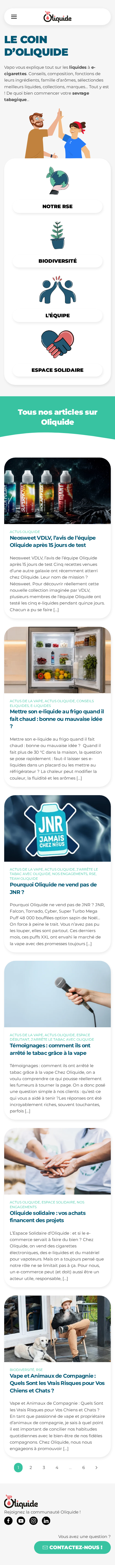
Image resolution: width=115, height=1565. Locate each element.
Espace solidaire (57, 370)
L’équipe (57, 316)
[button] (14, 16)
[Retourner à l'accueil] (57, 16)
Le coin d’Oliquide (36, 45)
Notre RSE (57, 206)
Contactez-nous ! (75, 1547)
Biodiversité (58, 261)
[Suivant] (96, 1468)
